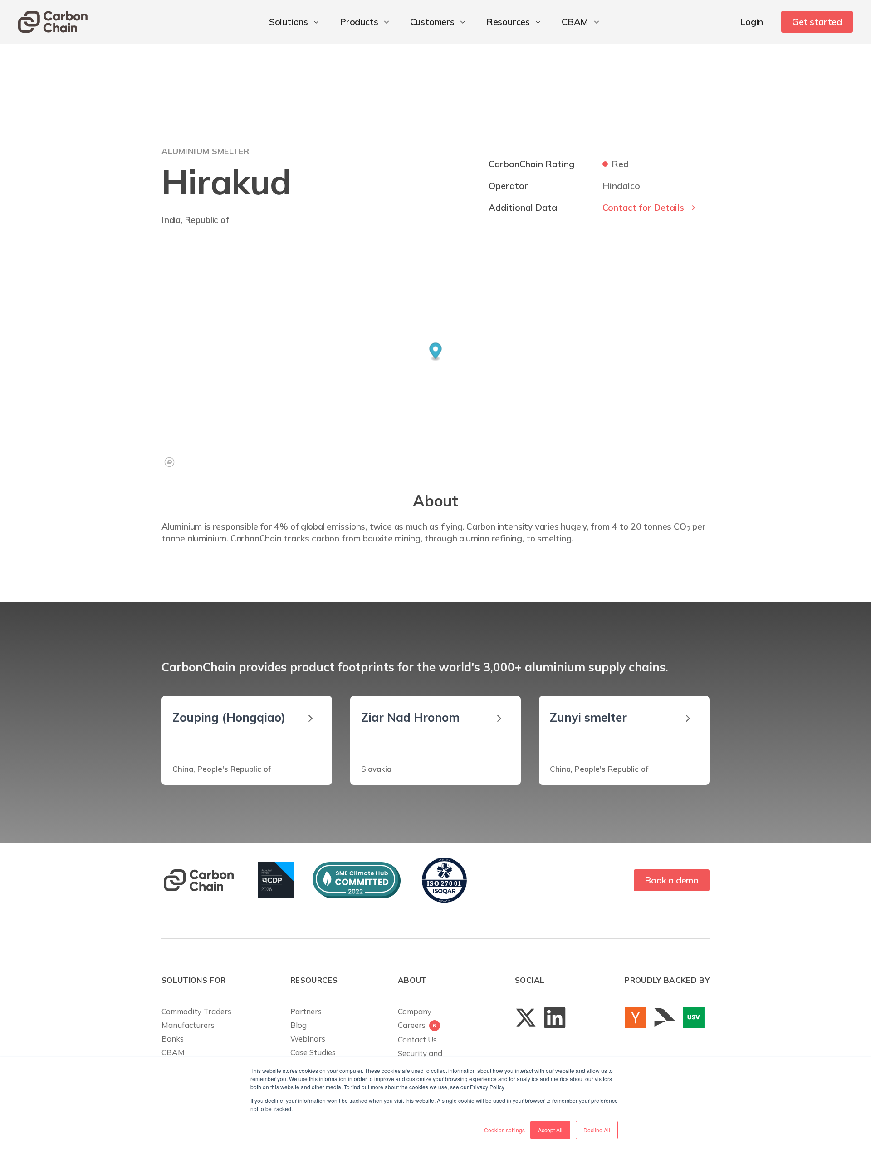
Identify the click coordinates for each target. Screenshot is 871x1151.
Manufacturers (188, 1025)
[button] (295, 22)
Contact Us (417, 1039)
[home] (53, 22)
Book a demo (672, 880)
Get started (817, 21)
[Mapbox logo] (169, 462)
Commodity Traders (196, 1011)
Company (414, 1011)
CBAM (173, 1052)
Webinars (307, 1038)
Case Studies (313, 1052)
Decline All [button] (596, 1130)
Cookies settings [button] (504, 1130)
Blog (298, 1025)
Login (751, 21)
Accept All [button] (550, 1130)
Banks (172, 1038)
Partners (306, 1011)
